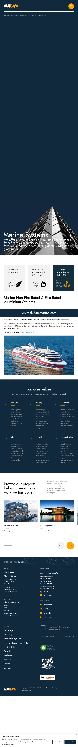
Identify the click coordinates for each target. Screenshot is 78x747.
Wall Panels (9, 655)
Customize (58, 742)
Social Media (45, 601)
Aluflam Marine (48, 595)
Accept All (70, 742)
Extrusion (8, 651)
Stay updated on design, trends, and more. (59, 628)
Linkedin (47, 613)
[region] (39, 740)
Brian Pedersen (48, 592)
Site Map (7, 626)
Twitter (47, 608)
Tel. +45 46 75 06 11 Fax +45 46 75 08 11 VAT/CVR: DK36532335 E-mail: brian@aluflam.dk (47, 585)
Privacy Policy (44, 688)
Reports (7, 663)
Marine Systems (10, 647)
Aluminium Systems (12, 638)
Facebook (48, 604)
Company (8, 634)
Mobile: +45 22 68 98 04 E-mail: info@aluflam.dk (11, 615)
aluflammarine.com (26, 332)
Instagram (48, 617)
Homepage (8, 630)
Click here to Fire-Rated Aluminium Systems (35, 283)
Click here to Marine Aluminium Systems (59, 283)
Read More (10, 744)
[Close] (76, 734)
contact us (10, 561)
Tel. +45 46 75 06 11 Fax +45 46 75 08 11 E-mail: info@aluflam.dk (10, 589)
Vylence (25, 690)
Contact (7, 668)
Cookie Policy (53, 688)
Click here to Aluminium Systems (11, 284)
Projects (7, 659)
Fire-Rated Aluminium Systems (17, 642)
